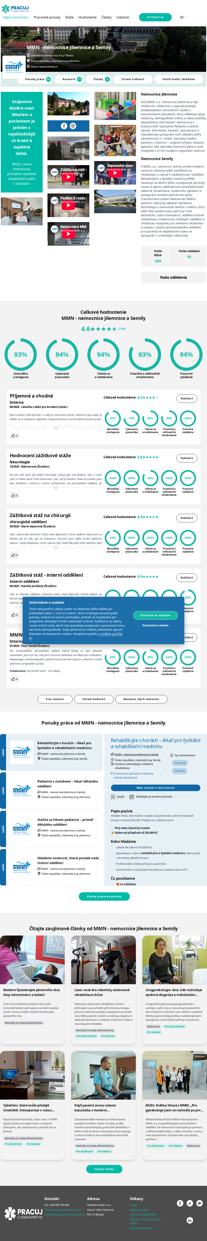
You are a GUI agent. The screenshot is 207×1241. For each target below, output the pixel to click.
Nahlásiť (187, 398)
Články (106, 17)
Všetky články (104, 1169)
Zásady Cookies (139, 1210)
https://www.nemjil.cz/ (44, 66)
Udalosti (122, 17)
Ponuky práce (37, 79)
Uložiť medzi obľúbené (179, 79)
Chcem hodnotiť (132, 79)
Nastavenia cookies (141, 1228)
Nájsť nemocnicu (16, 17)
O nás (133, 1205)
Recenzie (72, 79)
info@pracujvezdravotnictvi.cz (62, 1210)
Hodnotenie (87, 17)
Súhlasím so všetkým (155, 615)
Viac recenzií (55, 699)
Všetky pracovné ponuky (104, 896)
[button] (118, 797)
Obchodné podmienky (143, 1214)
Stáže (69, 17)
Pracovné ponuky (47, 17)
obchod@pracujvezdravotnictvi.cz (64, 1214)
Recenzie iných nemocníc (141, 699)
